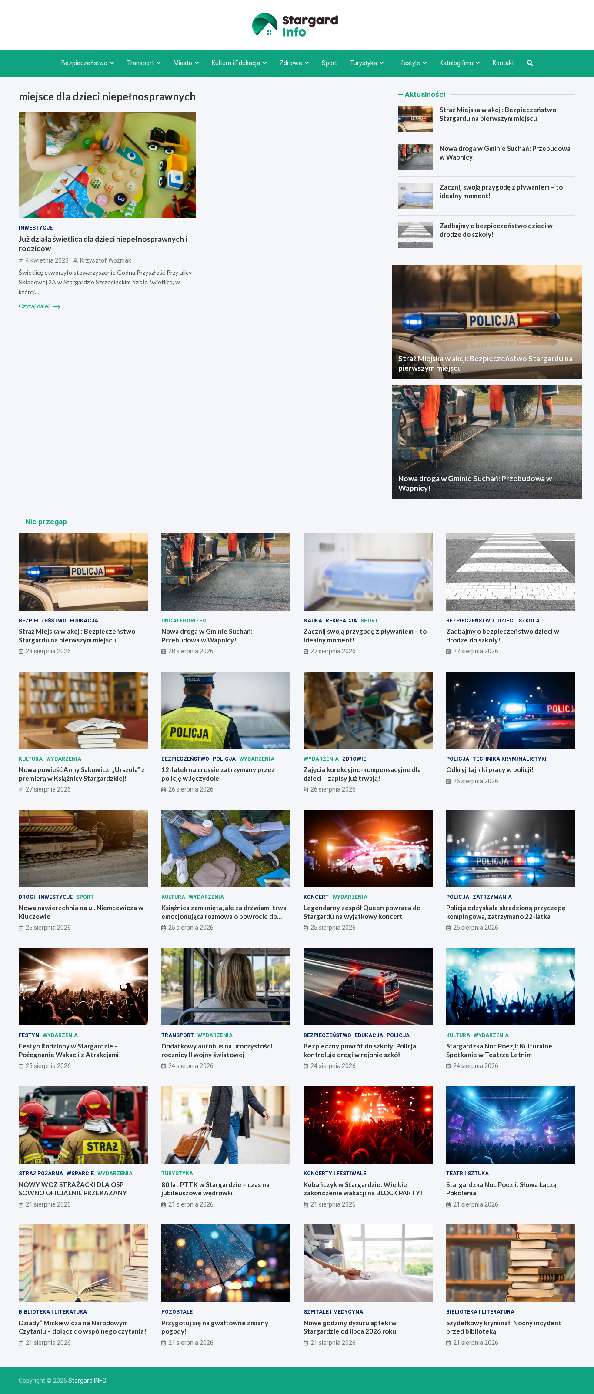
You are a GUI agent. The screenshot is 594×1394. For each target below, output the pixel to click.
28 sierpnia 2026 (48, 651)
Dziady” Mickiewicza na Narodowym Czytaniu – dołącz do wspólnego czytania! (83, 1327)
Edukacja (84, 621)
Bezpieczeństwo (84, 63)
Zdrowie (291, 63)
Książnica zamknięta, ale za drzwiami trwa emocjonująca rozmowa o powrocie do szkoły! (224, 916)
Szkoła (529, 621)
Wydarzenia (63, 759)
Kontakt (503, 63)
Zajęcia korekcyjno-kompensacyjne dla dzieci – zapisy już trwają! (362, 773)
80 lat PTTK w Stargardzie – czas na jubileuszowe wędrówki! (215, 1189)
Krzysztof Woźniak (105, 260)
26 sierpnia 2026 (191, 789)
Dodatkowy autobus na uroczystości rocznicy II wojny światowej (216, 1050)
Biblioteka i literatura (53, 1312)
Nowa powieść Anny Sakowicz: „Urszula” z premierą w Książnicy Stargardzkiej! (82, 773)
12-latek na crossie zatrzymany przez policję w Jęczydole (218, 773)
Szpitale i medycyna (333, 1312)
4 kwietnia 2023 (47, 260)
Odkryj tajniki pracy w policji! (490, 769)
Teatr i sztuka (467, 1174)
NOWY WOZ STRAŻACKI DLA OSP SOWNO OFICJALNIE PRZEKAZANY (73, 1189)
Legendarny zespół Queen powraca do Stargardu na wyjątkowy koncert (362, 912)
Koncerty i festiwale (335, 1174)
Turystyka (363, 63)
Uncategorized (183, 621)
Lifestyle (408, 63)
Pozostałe (177, 1312)
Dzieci (506, 621)
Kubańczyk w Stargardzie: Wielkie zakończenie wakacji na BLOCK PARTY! (363, 1189)
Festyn (29, 1035)
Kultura (31, 759)
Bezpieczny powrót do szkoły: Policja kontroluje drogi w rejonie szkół (360, 1050)
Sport (329, 63)
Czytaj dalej (35, 306)
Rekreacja (341, 621)
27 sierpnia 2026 (333, 651)
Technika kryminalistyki (510, 759)
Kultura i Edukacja (236, 63)
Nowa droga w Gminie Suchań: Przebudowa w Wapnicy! (207, 635)
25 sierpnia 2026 (48, 927)
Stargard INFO (87, 1380)
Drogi (27, 897)
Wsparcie (80, 1174)
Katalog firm (456, 63)
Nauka (313, 621)
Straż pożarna (41, 1174)
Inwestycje (36, 228)
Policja (224, 759)
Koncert (316, 897)
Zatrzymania (492, 897)
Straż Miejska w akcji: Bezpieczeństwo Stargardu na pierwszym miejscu (498, 114)
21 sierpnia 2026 (48, 1204)
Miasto (183, 63)
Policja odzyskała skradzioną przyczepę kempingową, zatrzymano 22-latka (505, 912)
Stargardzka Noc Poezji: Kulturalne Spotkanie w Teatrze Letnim (499, 1050)
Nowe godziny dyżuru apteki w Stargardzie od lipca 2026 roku (350, 1327)
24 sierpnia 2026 (191, 1065)
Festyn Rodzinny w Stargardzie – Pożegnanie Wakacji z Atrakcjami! (70, 1050)
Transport (140, 63)
